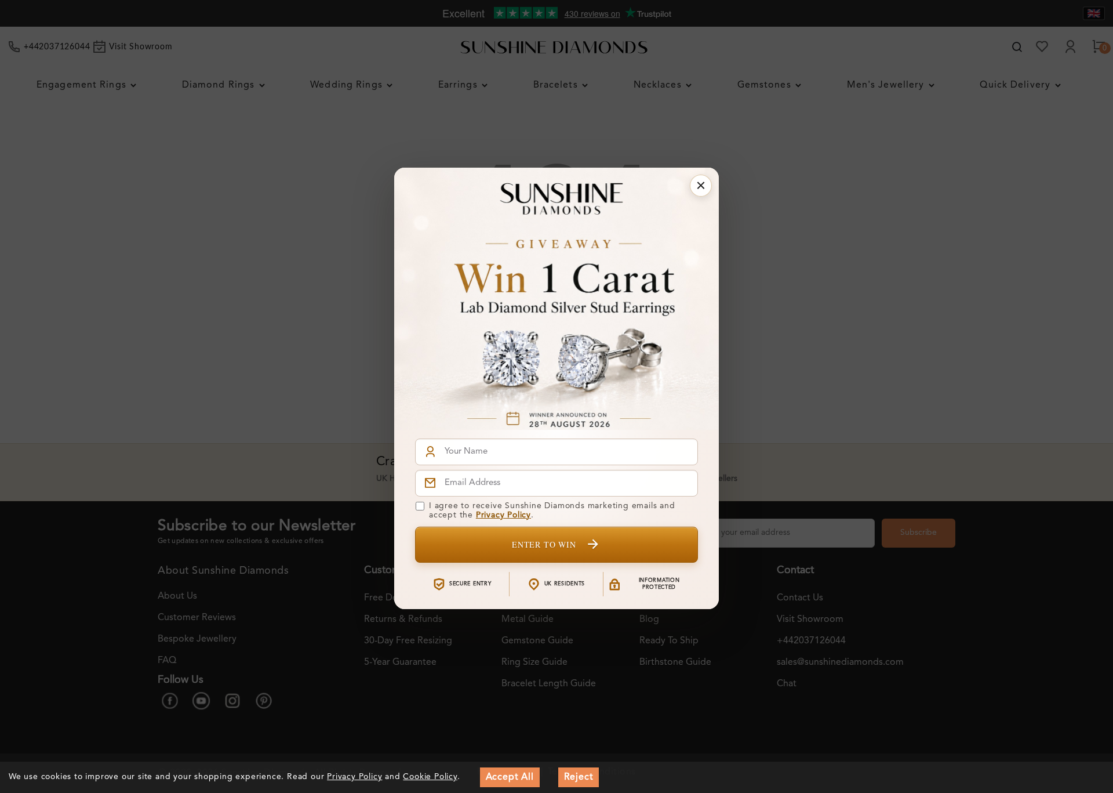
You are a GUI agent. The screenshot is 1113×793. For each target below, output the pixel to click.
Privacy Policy (503, 515)
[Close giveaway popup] (701, 186)
